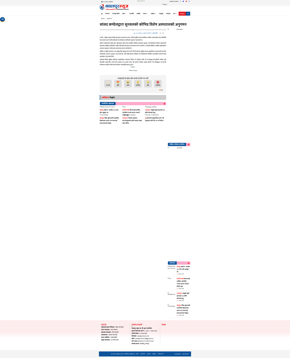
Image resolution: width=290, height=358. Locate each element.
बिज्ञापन (154, 354)
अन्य (174, 13)
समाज (145, 13)
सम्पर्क (137, 354)
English (182, 13)
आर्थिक (138, 13)
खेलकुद (161, 13)
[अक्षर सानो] (160, 33)
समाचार (107, 13)
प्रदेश (123, 13)
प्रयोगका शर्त (160, 354)
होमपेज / (103, 19)
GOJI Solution (185, 354)
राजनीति (131, 13)
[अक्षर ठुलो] (163, 33)
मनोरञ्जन (168, 13)
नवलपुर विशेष (116, 13)
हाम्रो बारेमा (142, 354)
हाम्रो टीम (149, 354)
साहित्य (153, 13)
